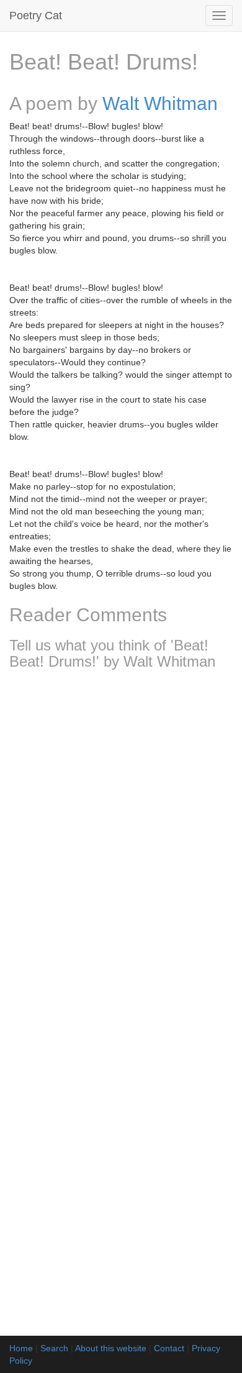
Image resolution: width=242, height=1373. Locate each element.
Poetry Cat (35, 15)
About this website (110, 1348)
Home (21, 1348)
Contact (169, 1348)
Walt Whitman (160, 103)
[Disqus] (121, 843)
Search (54, 1348)
